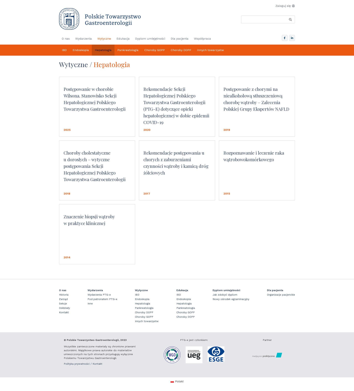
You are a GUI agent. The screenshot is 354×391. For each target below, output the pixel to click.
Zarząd (63, 299)
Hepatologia (103, 50)
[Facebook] (285, 38)
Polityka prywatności (77, 363)
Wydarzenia (83, 38)
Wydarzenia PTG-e (99, 294)
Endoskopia (81, 50)
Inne (90, 303)
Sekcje (63, 303)
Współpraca (202, 38)
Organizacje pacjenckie (281, 294)
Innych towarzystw (210, 50)
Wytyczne (104, 38)
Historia (63, 294)
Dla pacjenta (179, 38)
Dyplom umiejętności (150, 38)
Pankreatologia (127, 50)
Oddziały (64, 307)
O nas (66, 38)
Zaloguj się (283, 6)
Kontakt (64, 312)
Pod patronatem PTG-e (102, 299)
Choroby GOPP (154, 50)
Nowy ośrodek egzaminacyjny (231, 299)
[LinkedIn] (292, 38)
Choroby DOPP (181, 50)
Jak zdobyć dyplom (225, 294)
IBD (64, 50)
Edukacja (123, 38)
